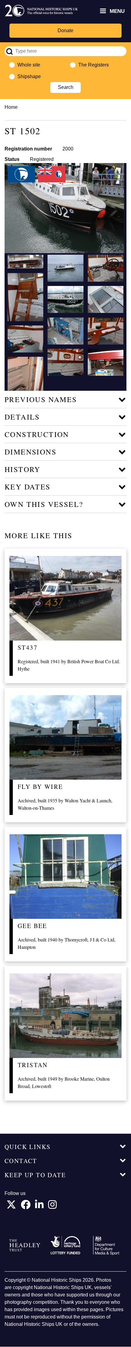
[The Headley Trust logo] (25, 1245)
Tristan (33, 1065)
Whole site (28, 64)
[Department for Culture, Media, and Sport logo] (106, 1245)
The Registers (93, 64)
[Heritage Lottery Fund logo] (65, 1245)
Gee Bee (32, 926)
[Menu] (102, 11)
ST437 (27, 647)
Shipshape (29, 76)
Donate (65, 30)
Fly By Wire (40, 786)
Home (11, 107)
